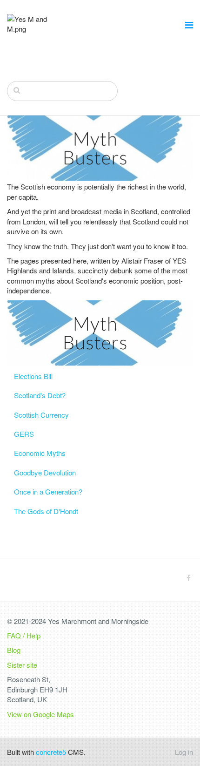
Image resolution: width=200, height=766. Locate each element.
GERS (24, 434)
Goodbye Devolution (45, 472)
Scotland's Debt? (40, 395)
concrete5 (51, 752)
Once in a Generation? (48, 491)
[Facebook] (189, 578)
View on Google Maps (40, 714)
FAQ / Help (23, 635)
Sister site (22, 665)
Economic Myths (40, 453)
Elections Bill (33, 376)
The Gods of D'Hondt (46, 511)
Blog (13, 650)
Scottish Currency (41, 415)
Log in (184, 752)
